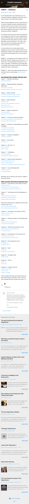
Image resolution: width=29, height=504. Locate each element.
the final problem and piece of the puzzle (9, 208)
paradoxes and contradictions (7, 113)
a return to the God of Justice (7, 213)
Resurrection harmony (7, 461)
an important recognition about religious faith (10, 96)
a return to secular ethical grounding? (8, 206)
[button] (27, 10)
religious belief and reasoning (7, 107)
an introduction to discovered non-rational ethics (11, 188)
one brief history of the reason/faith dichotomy (10, 94)
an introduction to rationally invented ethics (10, 187)
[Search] (27, 3)
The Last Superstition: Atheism (10, 412)
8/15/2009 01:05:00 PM (12, 307)
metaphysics (7, 287)
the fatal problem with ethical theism (8, 199)
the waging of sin (4, 242)
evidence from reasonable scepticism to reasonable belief (13, 164)
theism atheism (4, 148)
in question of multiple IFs (6, 136)
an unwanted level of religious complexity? (9, 155)
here (25, 60)
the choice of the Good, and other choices (9, 237)
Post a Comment (6, 310)
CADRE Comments (14, 2)
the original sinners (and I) (6, 268)
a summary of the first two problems (8, 195)
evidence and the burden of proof (8, 160)
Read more (25, 334)
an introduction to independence (7, 127)
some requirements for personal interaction (10, 228)
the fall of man (4, 263)
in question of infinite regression (7, 129)
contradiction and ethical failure (7, 235)
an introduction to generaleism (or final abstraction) (11, 119)
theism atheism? (5, 147)
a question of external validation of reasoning (10, 103)
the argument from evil (5, 244)
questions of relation (5, 215)
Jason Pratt (9, 292)
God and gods (4, 141)
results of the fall (4, 270)
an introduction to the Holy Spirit (7, 223)
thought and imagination (6, 153)
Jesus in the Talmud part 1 (8, 445)
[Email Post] (5, 284)
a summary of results (5, 169)
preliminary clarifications (6, 80)
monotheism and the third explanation (8, 197)
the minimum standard (5, 230)
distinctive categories (5, 185)
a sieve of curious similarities (7, 162)
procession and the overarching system (9, 221)
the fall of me (3, 262)
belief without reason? (5, 105)
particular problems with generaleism (8, 120)
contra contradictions (5, 112)
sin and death (4, 249)
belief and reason (4, 101)
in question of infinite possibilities (8, 131)
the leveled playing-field (6, 171)
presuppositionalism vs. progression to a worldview (11, 89)
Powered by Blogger (15, 498)
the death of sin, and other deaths (8, 251)
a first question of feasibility (6, 87)
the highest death (4, 256)
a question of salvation (5, 272)
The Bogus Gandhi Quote (8, 428)
